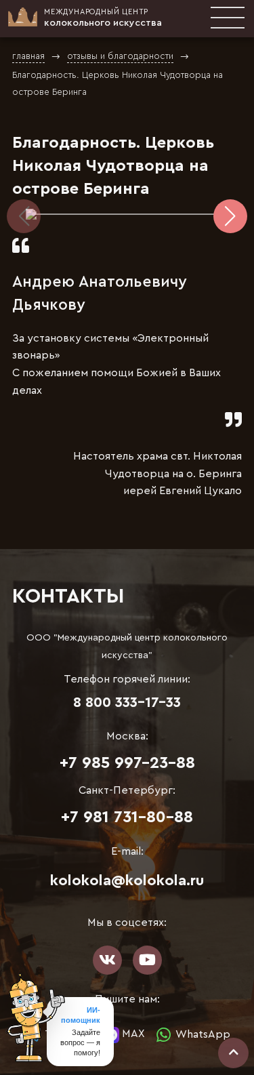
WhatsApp (201, 1033)
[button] (230, 216)
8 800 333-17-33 (127, 702)
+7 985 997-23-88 (127, 763)
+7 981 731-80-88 (127, 817)
